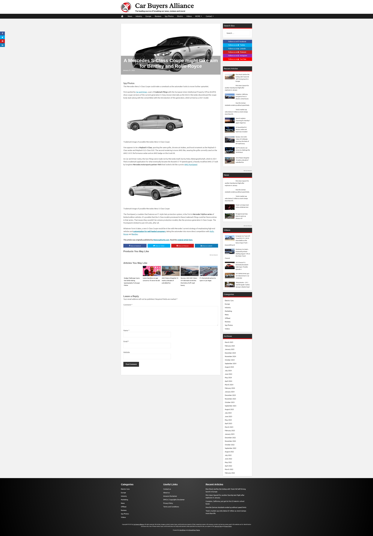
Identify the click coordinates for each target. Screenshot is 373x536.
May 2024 (228, 377)
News (130, 16)
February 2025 (230, 346)
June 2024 (228, 374)
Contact (209, 16)
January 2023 (229, 434)
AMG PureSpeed (190, 165)
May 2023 (228, 420)
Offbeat (227, 318)
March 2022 (229, 469)
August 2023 (229, 409)
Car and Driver (141, 92)
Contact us (167, 489)
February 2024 (230, 388)
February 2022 (230, 473)
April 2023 (228, 423)
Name (126, 330)
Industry (139, 16)
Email (126, 341)
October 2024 (229, 360)
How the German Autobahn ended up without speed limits (226, 507)
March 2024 (229, 385)
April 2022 (228, 466)
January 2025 (229, 349)
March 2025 (229, 342)
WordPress (182, 530)
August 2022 (229, 452)
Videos (189, 16)
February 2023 (230, 430)
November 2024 (230, 356)
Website (126, 352)
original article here (184, 240)
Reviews (158, 16)
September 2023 (230, 406)
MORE (197, 16)
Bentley (135, 234)
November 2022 (230, 441)
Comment (127, 305)
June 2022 (228, 459)
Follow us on (237, 41)
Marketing (228, 311)
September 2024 (230, 363)
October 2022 (229, 445)
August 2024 (229, 367)
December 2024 (230, 353)
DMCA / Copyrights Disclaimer (174, 499)
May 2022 (228, 462)
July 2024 (228, 370)
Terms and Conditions (171, 507)
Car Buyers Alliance (164, 5)
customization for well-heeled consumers (149, 231)
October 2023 (229, 402)
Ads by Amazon (214, 255)
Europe (148, 16)
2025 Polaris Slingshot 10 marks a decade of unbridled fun (170, 280)
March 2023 (229, 427)
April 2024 (228, 381)
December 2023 (230, 395)
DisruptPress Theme (194, 530)
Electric (180, 16)
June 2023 (228, 416)
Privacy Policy (168, 503)
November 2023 (230, 399)
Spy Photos (169, 16)
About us (166, 493)
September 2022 (230, 448)
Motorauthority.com (161, 240)
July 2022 (228, 455)
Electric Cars (229, 300)
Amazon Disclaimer (170, 496)
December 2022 (230, 438)
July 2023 (228, 413)
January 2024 (229, 392)
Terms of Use (218, 526)
